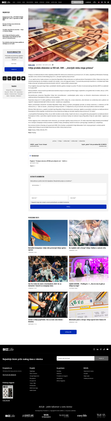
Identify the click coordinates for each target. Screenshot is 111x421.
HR (15, 92)
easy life (7, 92)
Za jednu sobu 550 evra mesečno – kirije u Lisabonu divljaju (13, 30)
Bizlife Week (33, 390)
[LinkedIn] (9, 78)
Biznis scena (31, 65)
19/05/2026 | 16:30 (32, 252)
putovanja (20, 94)
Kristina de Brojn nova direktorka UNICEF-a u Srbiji (11, 24)
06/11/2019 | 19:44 (34, 163)
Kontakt (86, 373)
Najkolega (32, 371)
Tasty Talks (33, 383)
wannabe (12, 96)
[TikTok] (19, 78)
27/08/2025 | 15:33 (32, 288)
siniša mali (66, 141)
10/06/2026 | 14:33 (73, 250)
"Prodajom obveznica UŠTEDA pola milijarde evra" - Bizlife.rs (51, 161)
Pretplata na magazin (62, 376)
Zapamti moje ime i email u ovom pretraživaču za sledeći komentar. (50, 202)
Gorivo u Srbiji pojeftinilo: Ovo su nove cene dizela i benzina (45, 321)
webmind (18, 96)
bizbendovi (18, 90)
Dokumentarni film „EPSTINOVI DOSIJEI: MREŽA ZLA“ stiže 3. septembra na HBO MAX (13, 18)
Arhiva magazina (61, 381)
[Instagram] (5, 78)
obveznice (82, 141)
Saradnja (59, 371)
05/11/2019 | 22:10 (47, 65)
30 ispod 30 (8, 90)
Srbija (60, 141)
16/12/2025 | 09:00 (73, 288)
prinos (54, 141)
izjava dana (19, 92)
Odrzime (7, 94)
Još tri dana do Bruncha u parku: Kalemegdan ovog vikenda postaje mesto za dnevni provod (12, 36)
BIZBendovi (33, 385)
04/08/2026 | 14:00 (73, 322)
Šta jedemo (33, 378)
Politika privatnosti (88, 378)
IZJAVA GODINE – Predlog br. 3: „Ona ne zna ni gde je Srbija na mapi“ (87, 285)
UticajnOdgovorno (34, 376)
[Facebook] (14, 78)
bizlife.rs (62, 410)
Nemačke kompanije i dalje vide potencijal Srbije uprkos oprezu (47, 249)
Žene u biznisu (33, 373)
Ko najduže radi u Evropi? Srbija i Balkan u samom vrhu (87, 248)
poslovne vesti (13, 94)
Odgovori (32, 166)
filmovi (11, 92)
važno (7, 96)
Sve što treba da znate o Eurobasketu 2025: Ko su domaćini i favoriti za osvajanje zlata (44, 285)
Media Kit (59, 373)
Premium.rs (46, 410)
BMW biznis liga (34, 388)
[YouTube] (23, 78)
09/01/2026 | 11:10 (32, 324)
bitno (13, 90)
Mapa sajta (86, 376)
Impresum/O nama (88, 371)
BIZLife (40, 65)
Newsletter (60, 378)
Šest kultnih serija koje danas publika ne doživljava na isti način (13, 43)
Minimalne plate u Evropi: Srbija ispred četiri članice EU (87, 320)
